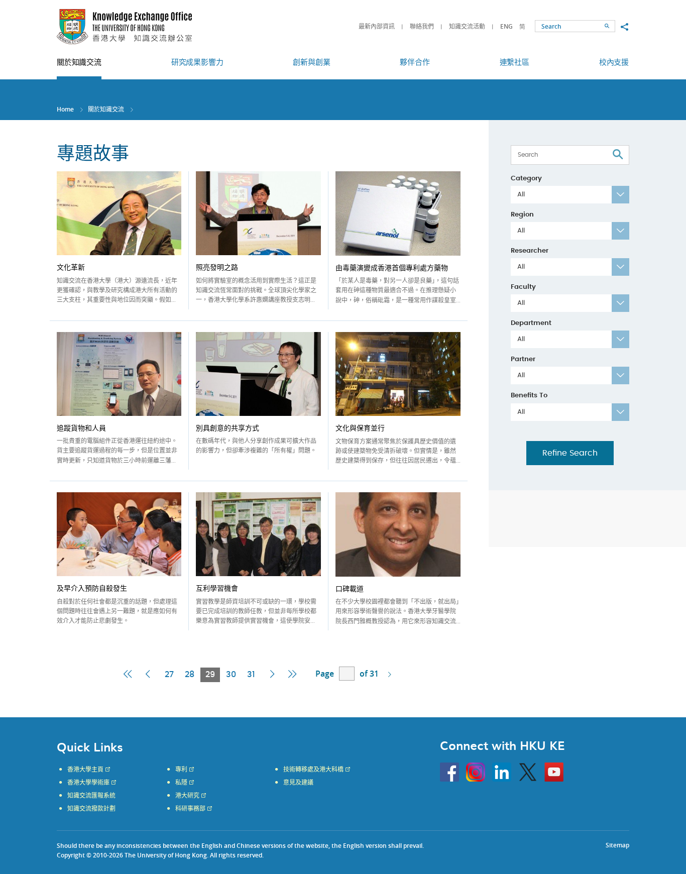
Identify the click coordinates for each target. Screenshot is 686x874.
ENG (506, 26)
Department (531, 323)
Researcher (529, 251)
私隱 (181, 783)
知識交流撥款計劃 (91, 809)
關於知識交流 (106, 109)
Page (324, 673)
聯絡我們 (422, 26)
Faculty (523, 287)
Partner (523, 359)
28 (189, 675)
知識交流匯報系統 (91, 796)
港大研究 (187, 796)
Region (522, 214)
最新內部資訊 (377, 26)
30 (231, 675)
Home (65, 109)
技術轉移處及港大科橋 (313, 770)
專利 (181, 770)
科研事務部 (190, 809)
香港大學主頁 (85, 770)
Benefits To (529, 395)
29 (212, 676)
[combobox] (570, 194)
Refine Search (570, 453)
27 (169, 675)
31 (251, 675)
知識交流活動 (467, 26)
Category (526, 178)
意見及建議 (298, 783)
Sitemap (617, 845)
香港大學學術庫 (88, 783)
